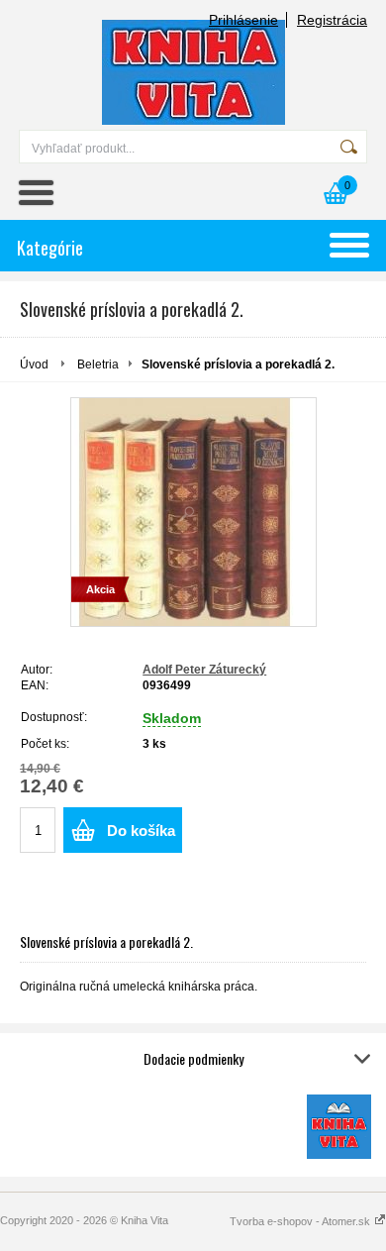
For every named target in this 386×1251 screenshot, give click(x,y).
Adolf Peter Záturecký (204, 670)
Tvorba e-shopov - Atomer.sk (301, 1221)
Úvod (34, 364)
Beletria (98, 364)
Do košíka (141, 830)
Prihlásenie (243, 20)
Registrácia (332, 20)
